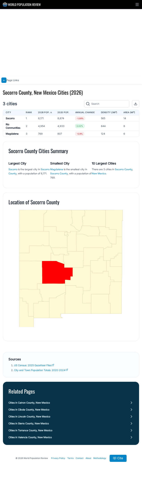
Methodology (99, 458)
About (88, 458)
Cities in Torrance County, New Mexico (30, 430)
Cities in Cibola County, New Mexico (28, 409)
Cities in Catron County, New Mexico (29, 402)
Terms (70, 458)
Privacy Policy (58, 458)
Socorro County (59, 173)
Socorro (10, 118)
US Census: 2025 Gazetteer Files (32, 365)
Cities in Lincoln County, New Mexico (29, 416)
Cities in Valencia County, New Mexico (30, 437)
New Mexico (99, 173)
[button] (137, 4)
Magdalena (12, 133)
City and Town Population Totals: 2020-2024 (39, 370)
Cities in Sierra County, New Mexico (28, 423)
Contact (79, 458)
